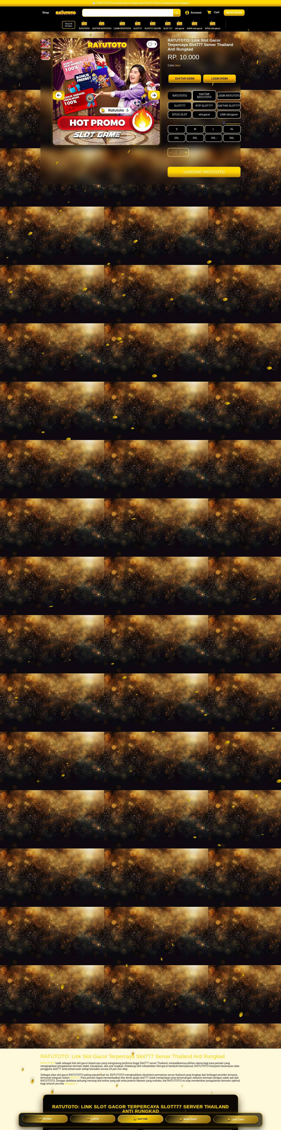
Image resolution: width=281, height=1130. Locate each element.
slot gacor (70, 1083)
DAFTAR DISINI (184, 78)
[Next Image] (154, 95)
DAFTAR (142, 1119)
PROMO (47, 1118)
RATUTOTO (47, 1063)
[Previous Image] (59, 95)
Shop (45, 12)
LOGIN (95, 1118)
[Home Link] (66, 13)
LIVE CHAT (238, 1119)
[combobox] (127, 12)
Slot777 (74, 1077)
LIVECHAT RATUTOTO (204, 172)
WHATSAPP (190, 1119)
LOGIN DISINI (219, 78)
